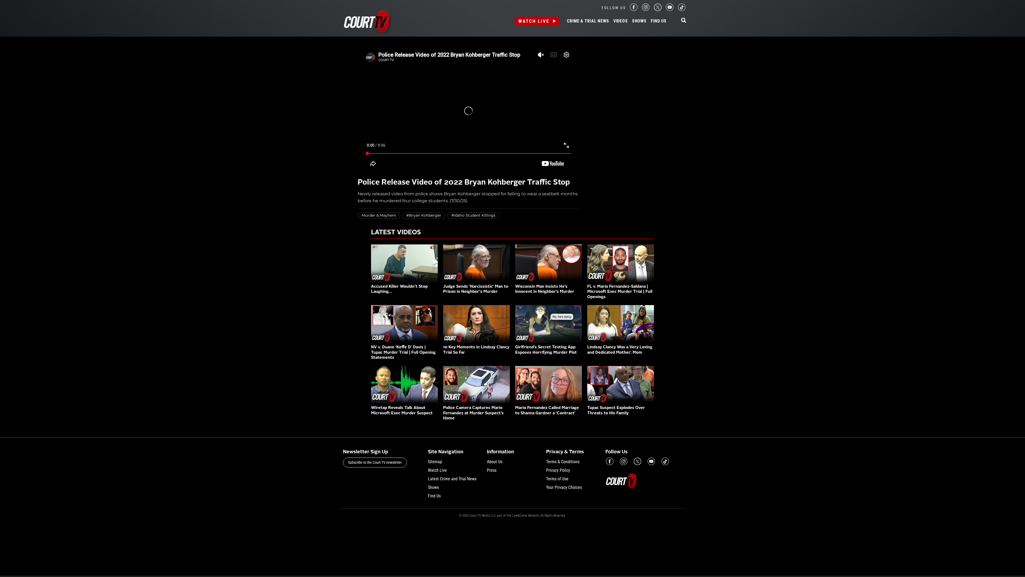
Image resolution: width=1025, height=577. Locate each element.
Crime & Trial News (588, 21)
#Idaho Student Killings (473, 215)
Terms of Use (557, 478)
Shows (639, 21)
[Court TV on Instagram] (645, 9)
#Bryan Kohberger (423, 215)
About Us (494, 461)
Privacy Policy (558, 470)
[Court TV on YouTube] (669, 9)
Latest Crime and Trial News (452, 478)
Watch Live (533, 21)
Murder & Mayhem (379, 215)
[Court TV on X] (657, 9)
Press (491, 470)
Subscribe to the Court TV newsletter (375, 462)
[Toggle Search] (683, 21)
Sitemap (435, 461)
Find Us (659, 21)
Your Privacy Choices (564, 487)
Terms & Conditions (562, 461)
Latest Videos (396, 232)
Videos (620, 21)
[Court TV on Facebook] (633, 9)
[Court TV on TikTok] (681, 9)
